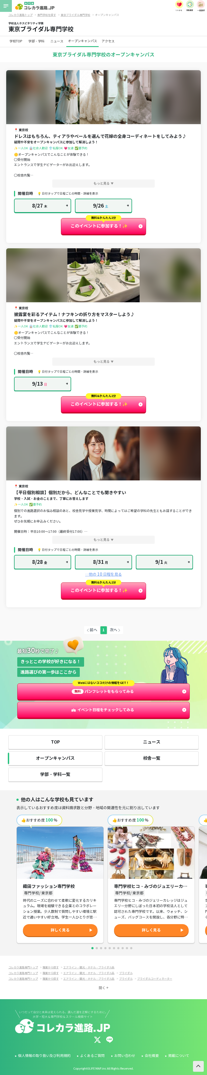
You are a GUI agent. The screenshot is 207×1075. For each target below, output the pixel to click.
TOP (55, 742)
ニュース (56, 41)
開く (102, 988)
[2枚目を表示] (97, 948)
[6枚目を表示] (114, 948)
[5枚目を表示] (110, 948)
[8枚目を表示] (123, 948)
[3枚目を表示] (101, 948)
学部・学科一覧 (55, 774)
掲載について (178, 1056)
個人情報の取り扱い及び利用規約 (44, 1056)
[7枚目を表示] (118, 948)
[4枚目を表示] (105, 948)
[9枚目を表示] (127, 948)
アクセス (108, 41)
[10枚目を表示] (131, 948)
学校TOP (15, 41)
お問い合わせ (124, 1056)
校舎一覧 (151, 758)
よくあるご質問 (92, 1056)
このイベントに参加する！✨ (99, 226)
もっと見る (102, 183)
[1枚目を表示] (92, 948)
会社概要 (152, 1056)
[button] (103, 97)
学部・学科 (36, 41)
